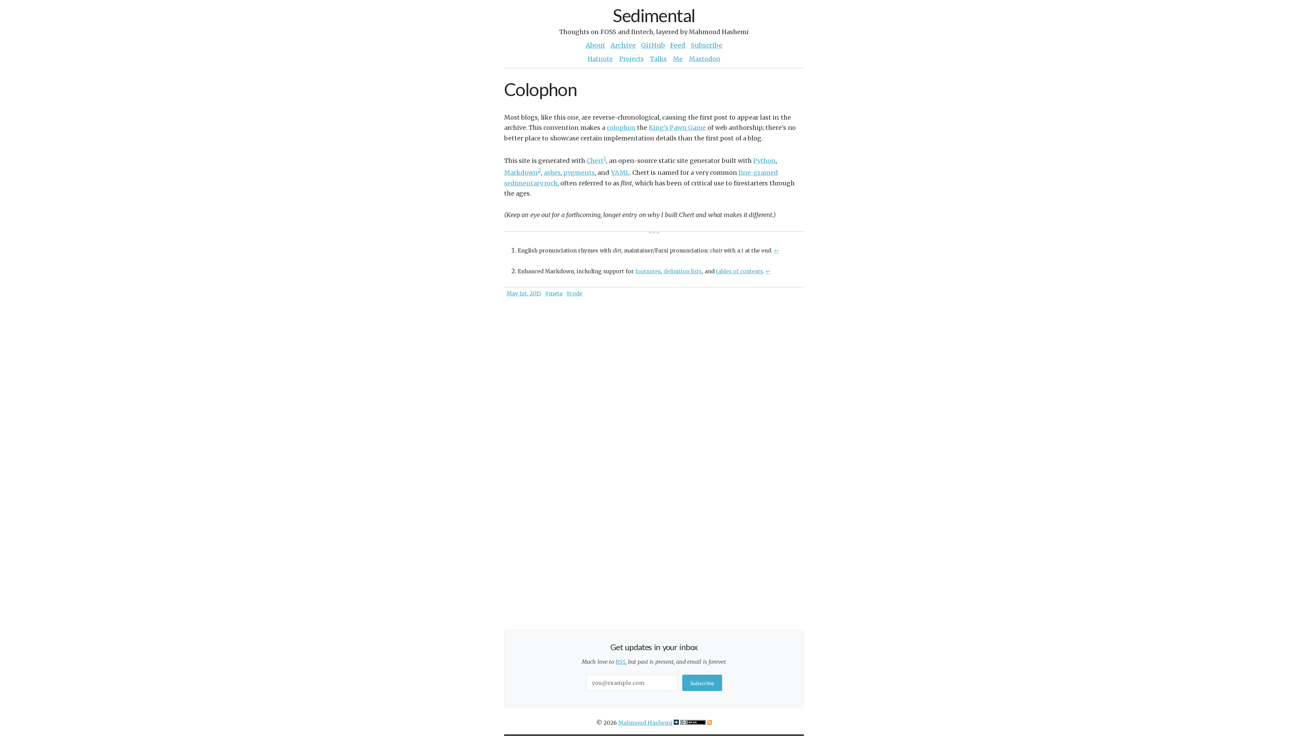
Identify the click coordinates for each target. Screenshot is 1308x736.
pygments (579, 173)
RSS (620, 661)
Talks (658, 59)
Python (764, 161)
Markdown (521, 173)
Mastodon (704, 59)
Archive (623, 45)
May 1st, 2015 (524, 293)
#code (574, 293)
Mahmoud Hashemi (645, 722)
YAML (620, 173)
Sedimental (654, 15)
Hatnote (600, 59)
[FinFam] (676, 722)
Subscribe (707, 45)
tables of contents (739, 271)
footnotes (648, 271)
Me (678, 59)
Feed (677, 45)
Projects (631, 59)
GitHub (653, 45)
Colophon (540, 89)
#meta (553, 293)
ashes (552, 173)
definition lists (683, 271)
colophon (621, 128)
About (595, 45)
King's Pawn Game (677, 128)
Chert (595, 161)
